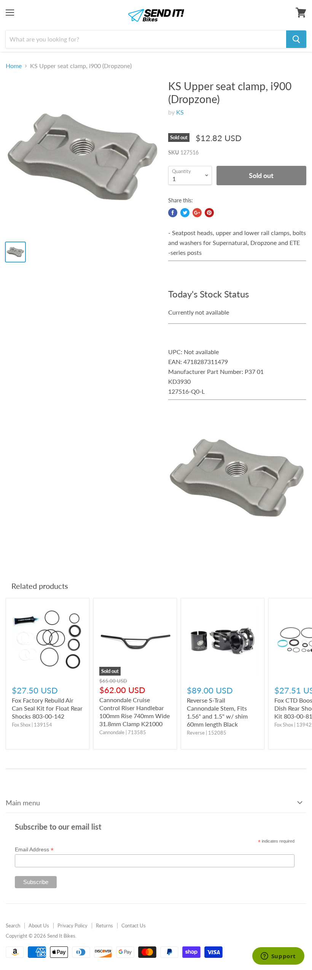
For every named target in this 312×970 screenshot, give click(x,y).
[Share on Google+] (197, 212)
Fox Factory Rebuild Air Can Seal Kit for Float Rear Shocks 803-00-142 (47, 708)
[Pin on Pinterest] (209, 212)
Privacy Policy (72, 925)
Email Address (34, 849)
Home (14, 65)
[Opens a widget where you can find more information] (278, 956)
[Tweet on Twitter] (184, 212)
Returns (104, 925)
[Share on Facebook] (172, 212)
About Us (39, 925)
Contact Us (133, 925)
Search (13, 925)
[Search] (296, 39)
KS (180, 112)
